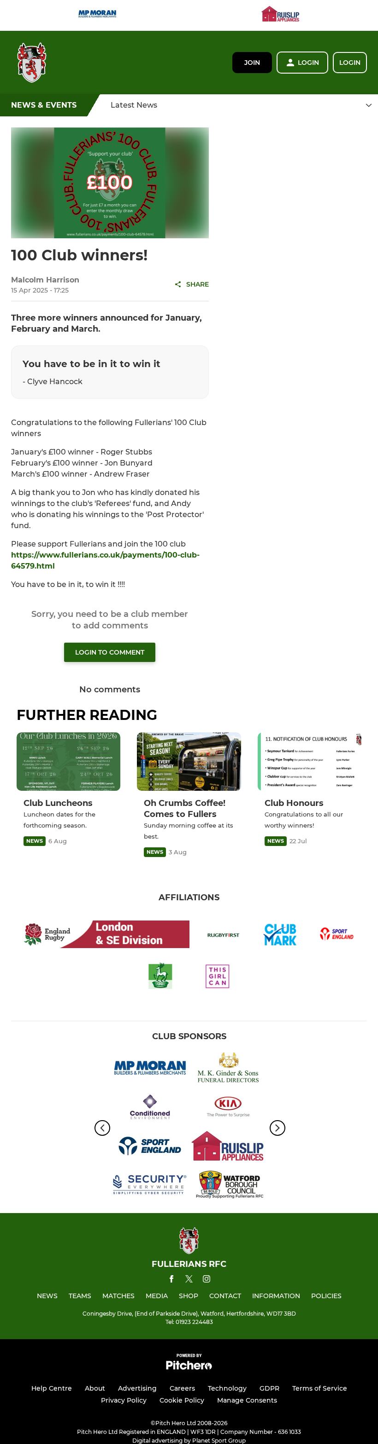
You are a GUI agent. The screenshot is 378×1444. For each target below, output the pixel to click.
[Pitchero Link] (189, 1367)
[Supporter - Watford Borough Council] (228, 1186)
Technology (227, 1388)
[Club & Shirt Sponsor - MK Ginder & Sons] (228, 1069)
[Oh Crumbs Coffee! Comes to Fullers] (189, 761)
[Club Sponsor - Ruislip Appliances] (280, 15)
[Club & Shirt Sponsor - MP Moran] (97, 15)
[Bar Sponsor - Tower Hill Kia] (228, 1108)
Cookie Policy (181, 1400)
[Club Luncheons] (68, 761)
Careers (182, 1388)
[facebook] (171, 1280)
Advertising (137, 1388)
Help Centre (51, 1388)
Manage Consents (247, 1400)
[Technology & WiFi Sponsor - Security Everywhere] (150, 1186)
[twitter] (189, 1280)
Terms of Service (319, 1388)
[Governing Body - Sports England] (150, 1147)
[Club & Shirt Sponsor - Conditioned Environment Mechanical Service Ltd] (150, 1108)
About (95, 1388)
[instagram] (206, 1280)
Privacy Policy (124, 1400)
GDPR (269, 1388)
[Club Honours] (309, 761)
